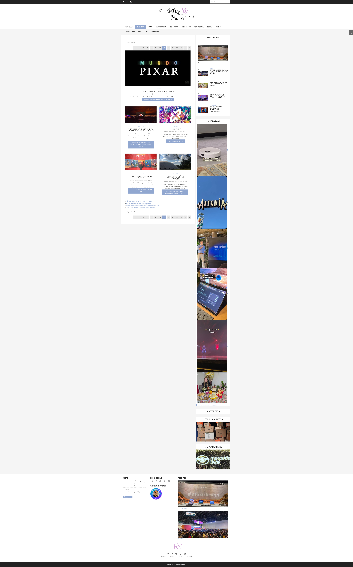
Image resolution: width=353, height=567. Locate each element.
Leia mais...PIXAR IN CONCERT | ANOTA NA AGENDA (141, 191)
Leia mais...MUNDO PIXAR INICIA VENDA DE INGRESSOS (158, 99)
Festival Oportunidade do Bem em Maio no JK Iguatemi (141, 207)
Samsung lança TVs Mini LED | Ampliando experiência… (216, 109)
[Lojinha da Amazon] (213, 431)
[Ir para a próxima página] (185, 48)
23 (181, 48)
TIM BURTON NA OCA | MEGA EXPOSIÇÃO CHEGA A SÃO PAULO (142, 205)
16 (151, 48)
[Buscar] (228, 1)
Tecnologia (182, 508)
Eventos (158, 89)
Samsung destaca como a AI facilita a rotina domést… (217, 96)
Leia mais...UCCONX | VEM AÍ (175, 141)
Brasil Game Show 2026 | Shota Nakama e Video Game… (219, 71)
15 (147, 48)
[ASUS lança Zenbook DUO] (213, 53)
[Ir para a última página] (189, 48)
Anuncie (172, 557)
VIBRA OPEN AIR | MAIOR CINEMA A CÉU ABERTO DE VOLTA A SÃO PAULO (141, 129)
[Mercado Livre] (213, 459)
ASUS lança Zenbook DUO (213, 77)
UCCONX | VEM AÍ (175, 129)
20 (168, 48)
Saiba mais (127, 497)
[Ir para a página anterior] (139, 48)
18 (160, 48)
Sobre (181, 557)
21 (172, 48)
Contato (163, 557)
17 (155, 48)
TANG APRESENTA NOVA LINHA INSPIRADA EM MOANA (218, 84)
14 (143, 48)
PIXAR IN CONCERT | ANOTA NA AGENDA (141, 176)
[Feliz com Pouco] (176, 14)
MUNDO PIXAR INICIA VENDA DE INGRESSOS (158, 91)
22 (177, 48)
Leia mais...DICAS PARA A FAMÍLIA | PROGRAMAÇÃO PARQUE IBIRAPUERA (175, 192)
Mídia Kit (189, 557)
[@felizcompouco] (212, 150)
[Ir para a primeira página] (135, 48)
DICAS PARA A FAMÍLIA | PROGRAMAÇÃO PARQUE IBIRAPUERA (175, 177)
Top (351, 33)
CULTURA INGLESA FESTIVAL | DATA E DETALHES (138, 203)
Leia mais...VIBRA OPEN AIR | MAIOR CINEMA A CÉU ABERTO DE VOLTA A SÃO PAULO (140, 145)
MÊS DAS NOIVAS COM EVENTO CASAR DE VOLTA (139, 201)
